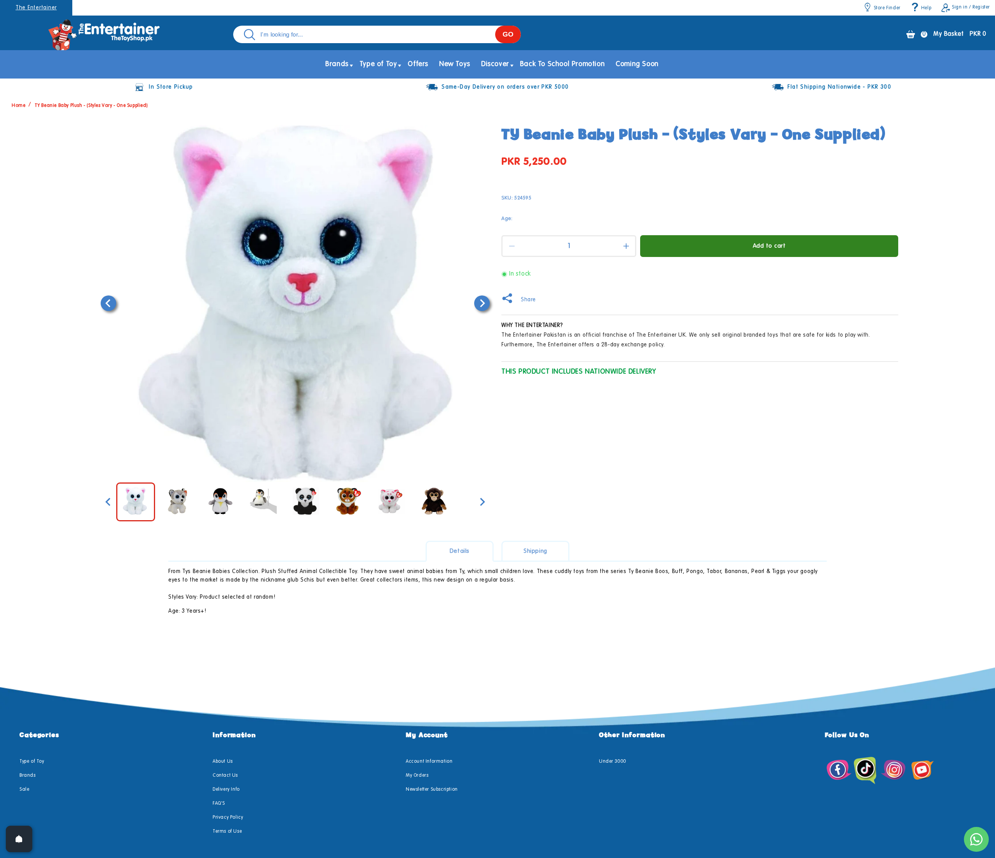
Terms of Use (227, 831)
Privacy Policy (228, 817)
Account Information (429, 761)
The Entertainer (36, 7)
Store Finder (887, 8)
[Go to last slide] (108, 303)
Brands (27, 775)
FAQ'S (219, 803)
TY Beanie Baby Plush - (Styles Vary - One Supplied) (91, 105)
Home (18, 105)
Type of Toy (31, 761)
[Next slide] (482, 303)
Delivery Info (226, 789)
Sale (24, 789)
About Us (223, 761)
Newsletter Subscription (432, 789)
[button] (337, 64)
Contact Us (225, 775)
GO (508, 34)
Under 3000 (612, 761)
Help (926, 8)
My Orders (417, 775)
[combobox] (377, 34)
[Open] (19, 839)
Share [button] (528, 299)
